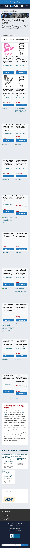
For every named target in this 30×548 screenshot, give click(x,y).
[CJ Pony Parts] (14, 6)
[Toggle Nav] (2, 6)
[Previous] (9, 398)
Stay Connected (6, 511)
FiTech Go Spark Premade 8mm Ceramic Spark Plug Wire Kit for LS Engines (21, 59)
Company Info (6, 519)
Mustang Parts (13, 10)
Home (3, 10)
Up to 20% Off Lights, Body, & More (15, 2)
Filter (5, 39)
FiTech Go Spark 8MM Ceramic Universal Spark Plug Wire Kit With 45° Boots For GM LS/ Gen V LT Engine (21, 343)
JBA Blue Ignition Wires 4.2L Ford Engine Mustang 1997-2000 (21, 126)
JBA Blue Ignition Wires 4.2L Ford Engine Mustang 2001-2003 (21, 306)
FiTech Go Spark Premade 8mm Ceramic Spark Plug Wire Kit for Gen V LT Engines (21, 92)
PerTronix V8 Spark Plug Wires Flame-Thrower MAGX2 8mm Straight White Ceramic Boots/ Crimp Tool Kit (8, 272)
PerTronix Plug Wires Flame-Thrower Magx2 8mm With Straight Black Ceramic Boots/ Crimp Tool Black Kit (8, 307)
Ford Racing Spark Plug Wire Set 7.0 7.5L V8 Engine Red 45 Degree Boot (8, 198)
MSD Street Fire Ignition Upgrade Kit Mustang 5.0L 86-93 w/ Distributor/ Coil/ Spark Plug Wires (21, 378)
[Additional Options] (9, 501)
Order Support (6, 515)
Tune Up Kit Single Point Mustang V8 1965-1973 (20, 197)
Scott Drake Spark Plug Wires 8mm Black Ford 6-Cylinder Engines (21, 235)
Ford (7, 10)
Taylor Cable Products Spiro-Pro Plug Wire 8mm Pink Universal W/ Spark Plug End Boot (8, 59)
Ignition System (5, 11)
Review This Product (7, 65)
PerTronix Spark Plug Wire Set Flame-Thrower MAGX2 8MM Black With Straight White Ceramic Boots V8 (8, 343)
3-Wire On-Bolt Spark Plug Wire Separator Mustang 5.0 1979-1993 (8, 377)
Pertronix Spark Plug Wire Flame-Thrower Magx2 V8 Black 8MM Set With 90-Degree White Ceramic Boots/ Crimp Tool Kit (21, 272)
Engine (19, 10)
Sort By (12, 39)
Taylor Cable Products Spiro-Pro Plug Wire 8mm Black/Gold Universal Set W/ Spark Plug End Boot (8, 92)
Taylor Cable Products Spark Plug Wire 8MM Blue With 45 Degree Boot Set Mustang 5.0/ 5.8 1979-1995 (8, 127)
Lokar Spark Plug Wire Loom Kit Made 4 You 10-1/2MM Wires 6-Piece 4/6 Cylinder (8, 162)
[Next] (20, 398)
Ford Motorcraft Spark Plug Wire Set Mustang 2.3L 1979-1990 (8, 235)
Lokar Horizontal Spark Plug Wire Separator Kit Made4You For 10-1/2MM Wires (21, 162)
